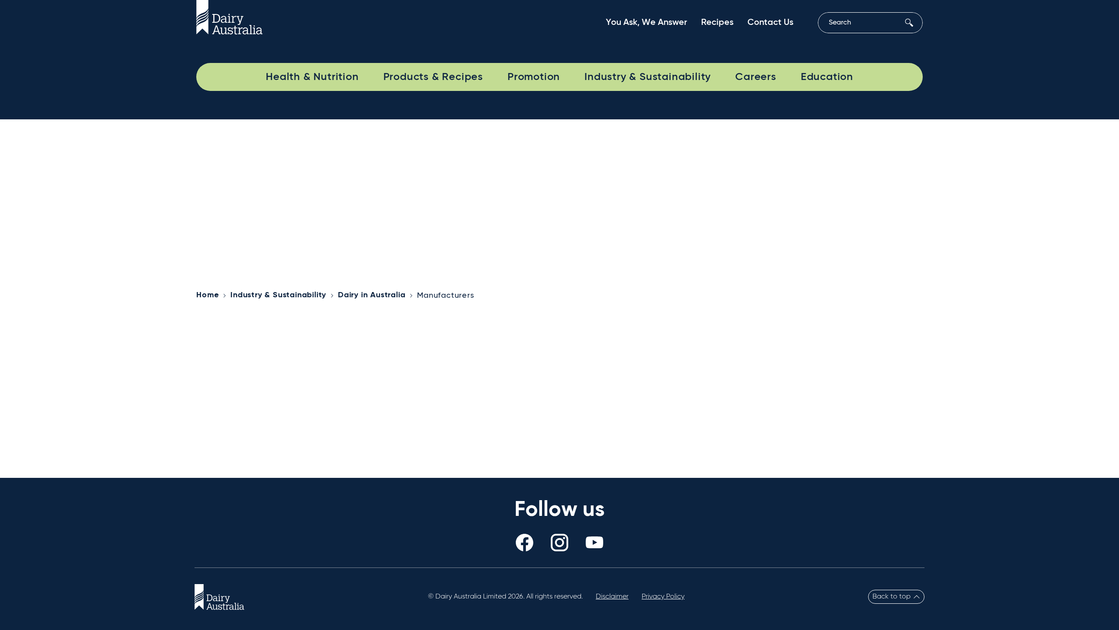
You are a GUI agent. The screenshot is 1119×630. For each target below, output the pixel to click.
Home (207, 295)
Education (827, 77)
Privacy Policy (663, 596)
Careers (755, 77)
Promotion (533, 77)
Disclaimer (612, 596)
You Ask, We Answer (646, 22)
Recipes (717, 22)
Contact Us (770, 22)
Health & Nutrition (312, 77)
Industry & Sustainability (647, 77)
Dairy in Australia (371, 295)
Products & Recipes (433, 77)
